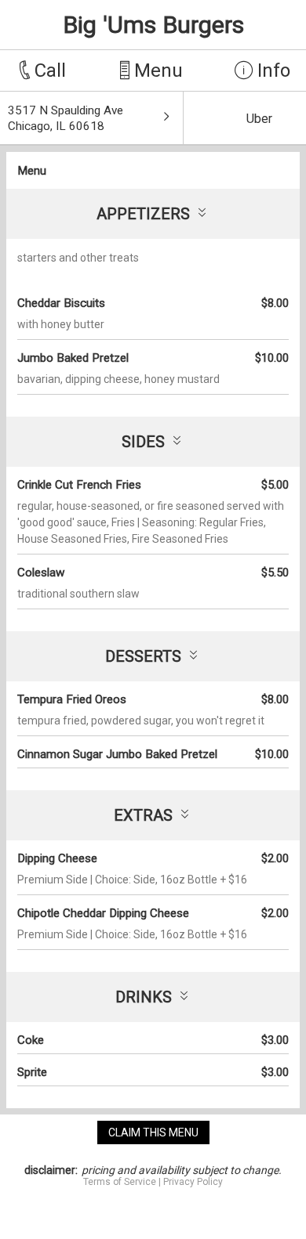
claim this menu (153, 1132)
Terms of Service (119, 1181)
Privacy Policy (193, 1181)
